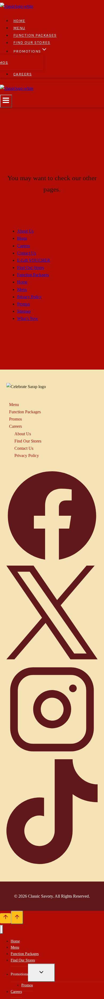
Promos (23, 304)
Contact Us (26, 253)
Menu (19, 28)
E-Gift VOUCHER (33, 260)
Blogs (22, 238)
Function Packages (35, 35)
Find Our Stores (31, 42)
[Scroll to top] (5, 918)
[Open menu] (6, 101)
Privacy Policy (29, 296)
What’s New (27, 318)
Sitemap (24, 311)
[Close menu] (1, 929)
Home (19, 21)
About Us (25, 231)
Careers (22, 74)
